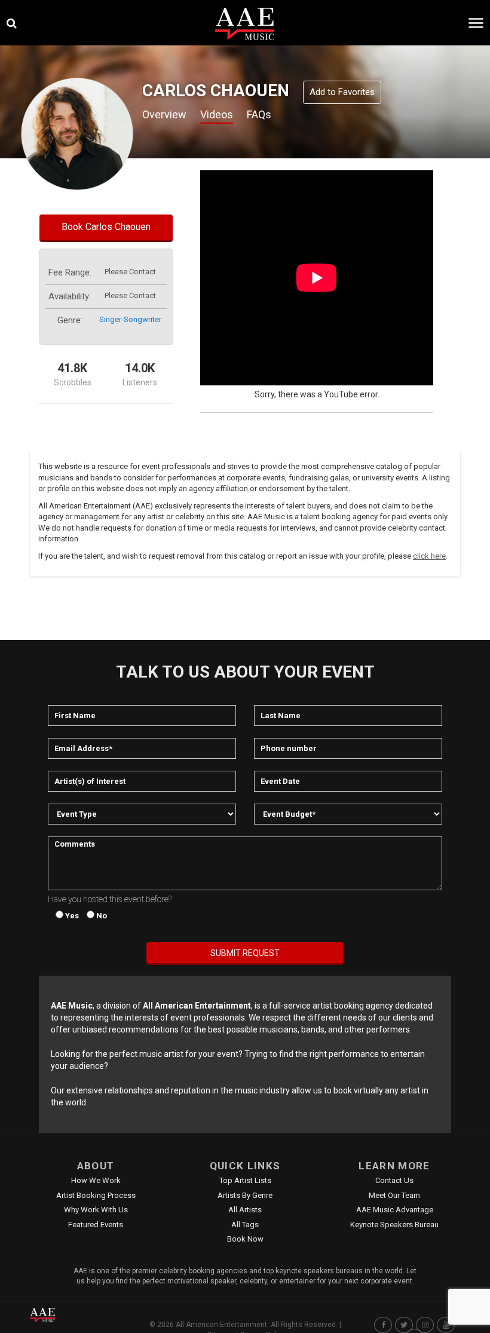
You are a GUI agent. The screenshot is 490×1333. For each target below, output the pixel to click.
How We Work (96, 1180)
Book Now (245, 1238)
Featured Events (95, 1224)
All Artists (245, 1209)
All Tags (245, 1224)
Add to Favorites (342, 92)
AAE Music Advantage (394, 1209)
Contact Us (394, 1180)
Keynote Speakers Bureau (394, 1224)
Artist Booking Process (96, 1195)
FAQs (259, 114)
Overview (164, 114)
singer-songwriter (130, 319)
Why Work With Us (96, 1209)
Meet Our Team (394, 1195)
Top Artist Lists (245, 1180)
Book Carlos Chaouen (106, 226)
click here (429, 555)
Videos (216, 114)
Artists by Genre (245, 1195)
